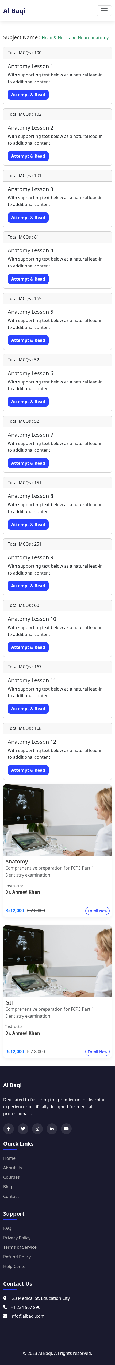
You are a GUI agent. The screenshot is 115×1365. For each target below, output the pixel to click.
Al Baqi (14, 10)
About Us (12, 1168)
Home (9, 1158)
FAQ (7, 1228)
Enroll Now (97, 910)
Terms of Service (20, 1247)
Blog (7, 1187)
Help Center (15, 1266)
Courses (11, 1177)
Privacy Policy (16, 1238)
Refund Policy (17, 1257)
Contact (11, 1196)
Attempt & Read (28, 95)
